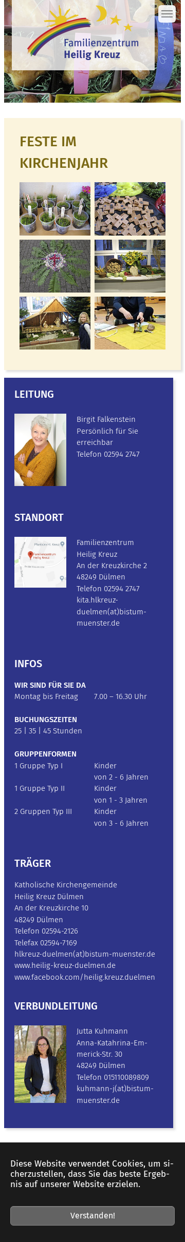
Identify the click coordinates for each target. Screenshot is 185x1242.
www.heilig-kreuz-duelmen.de (65, 965)
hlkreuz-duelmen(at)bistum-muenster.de (84, 954)
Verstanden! (92, 1215)
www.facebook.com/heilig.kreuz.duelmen (84, 977)
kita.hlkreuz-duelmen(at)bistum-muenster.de (111, 611)
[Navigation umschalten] (167, 14)
